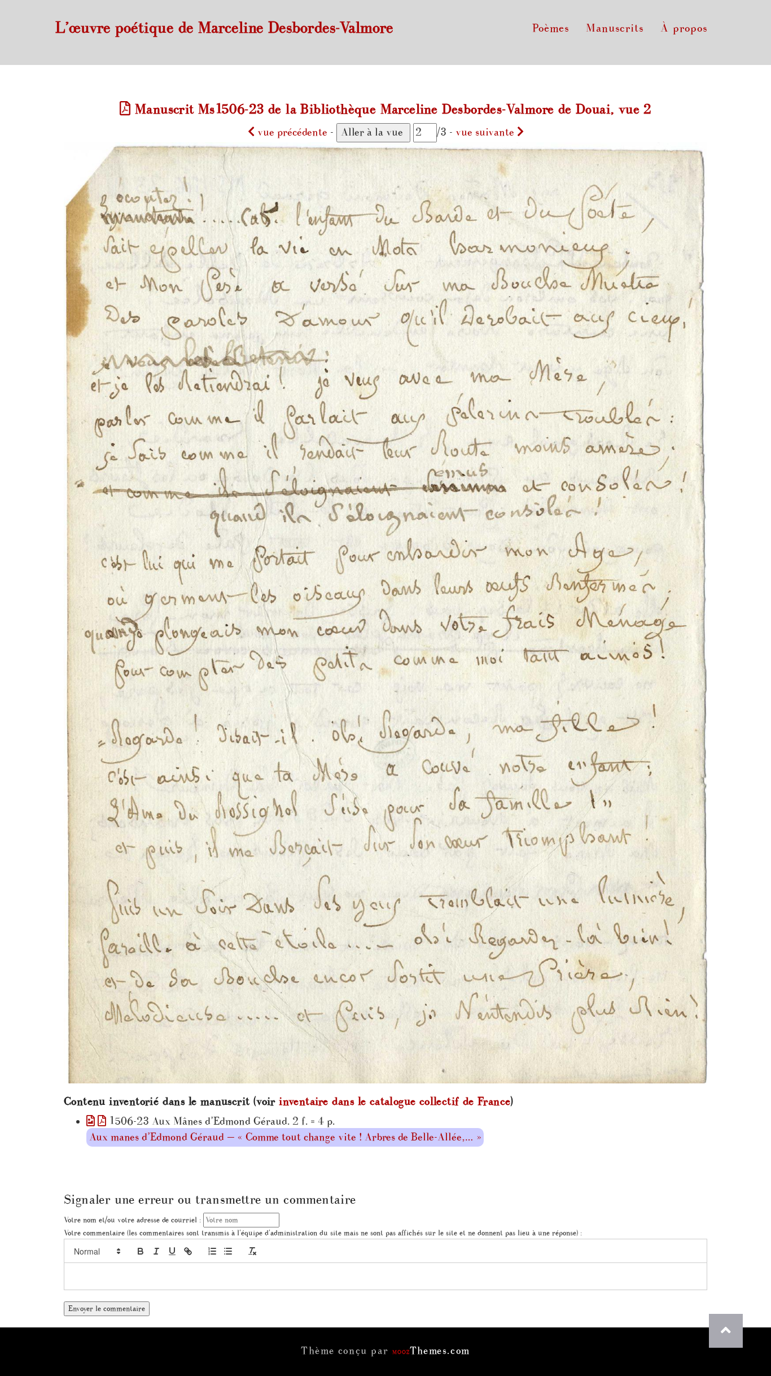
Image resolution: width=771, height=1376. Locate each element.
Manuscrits (614, 28)
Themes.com (431, 1351)
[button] (96, 1251)
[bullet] (228, 1251)
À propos (683, 28)
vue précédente (291, 132)
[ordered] (212, 1251)
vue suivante (486, 132)
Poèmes (550, 28)
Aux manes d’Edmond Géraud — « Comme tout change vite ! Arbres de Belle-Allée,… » (285, 1137)
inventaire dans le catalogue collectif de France (394, 1101)
